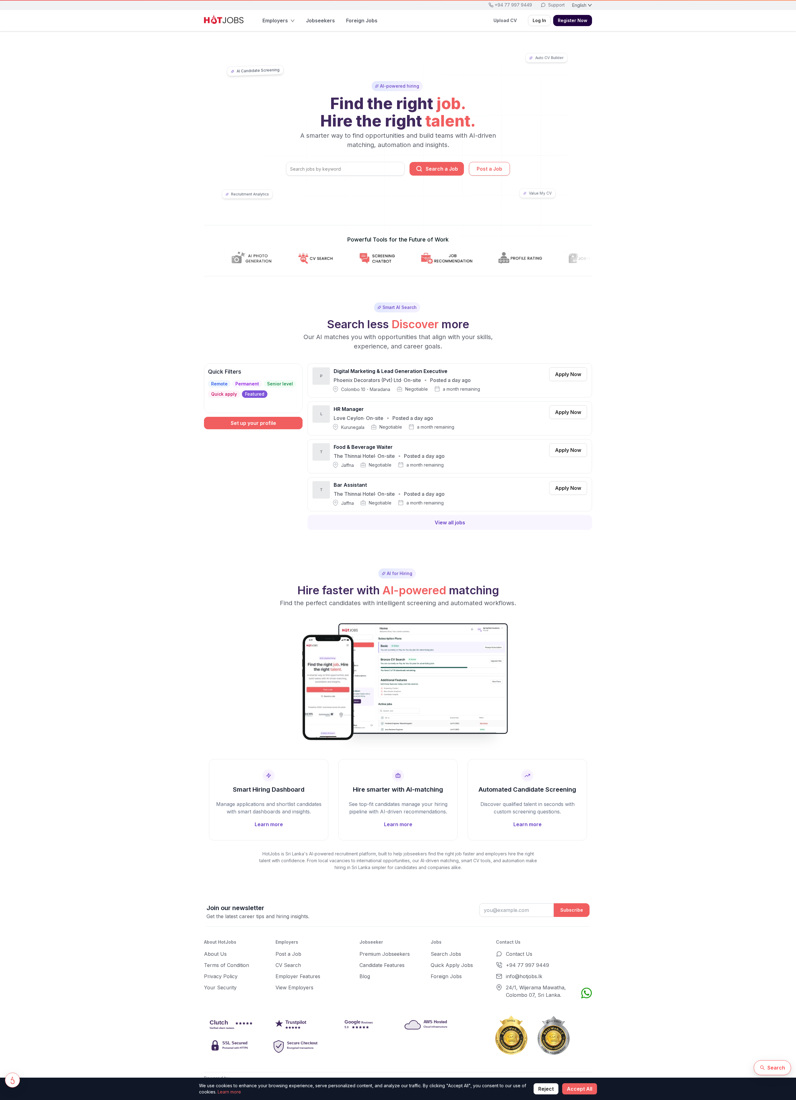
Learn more (229, 1091)
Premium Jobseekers (384, 954)
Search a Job (442, 169)
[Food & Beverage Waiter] (450, 456)
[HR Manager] (450, 418)
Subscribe (571, 910)
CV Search (288, 965)
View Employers (294, 987)
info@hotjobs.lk (524, 976)
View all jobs (450, 522)
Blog (364, 976)
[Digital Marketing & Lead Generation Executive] (450, 380)
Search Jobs (446, 954)
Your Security (220, 987)
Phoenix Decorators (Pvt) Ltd (367, 380)
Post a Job (489, 169)
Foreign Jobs (446, 976)
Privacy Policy (221, 976)
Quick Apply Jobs (452, 965)
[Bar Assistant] (450, 494)
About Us (215, 954)
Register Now (572, 20)
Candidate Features (382, 965)
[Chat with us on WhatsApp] (586, 993)
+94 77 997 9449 (527, 965)
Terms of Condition (226, 965)
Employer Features (297, 976)
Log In (539, 20)
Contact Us (519, 954)
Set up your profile (253, 423)
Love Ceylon (348, 418)
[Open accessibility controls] (12, 1080)
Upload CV (505, 20)
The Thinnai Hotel (354, 456)
